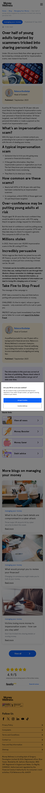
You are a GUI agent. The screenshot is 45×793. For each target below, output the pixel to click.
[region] (22, 396)
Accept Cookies (22, 400)
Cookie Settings (22, 406)
